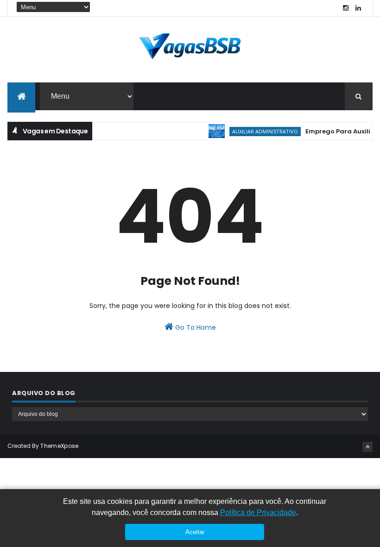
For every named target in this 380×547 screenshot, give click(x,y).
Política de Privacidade (258, 512)
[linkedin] (358, 8)
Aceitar (194, 531)
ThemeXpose (59, 446)
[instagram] (346, 8)
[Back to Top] (367, 447)
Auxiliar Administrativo (261, 131)
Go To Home (194, 327)
